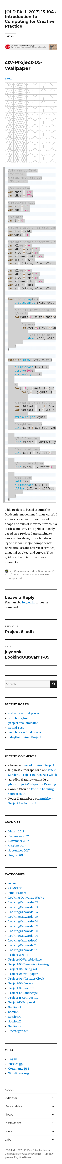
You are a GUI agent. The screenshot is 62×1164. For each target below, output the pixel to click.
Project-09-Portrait (21, 988)
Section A (14, 1007)
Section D (14, 1021)
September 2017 (19, 850)
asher (12, 883)
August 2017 (16, 855)
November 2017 (18, 841)
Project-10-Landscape (23, 993)
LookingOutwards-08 (23, 931)
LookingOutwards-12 (22, 950)
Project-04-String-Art (22, 969)
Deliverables (13, 1106)
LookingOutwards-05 (23, 916)
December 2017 (18, 836)
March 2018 (16, 831)
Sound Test (16, 727)
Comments (18, 1068)
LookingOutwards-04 (23, 912)
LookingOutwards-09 (23, 935)
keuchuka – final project (25, 732)
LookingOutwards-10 (22, 940)
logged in (28, 602)
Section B (43, 574)
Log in (12, 1059)
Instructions (13, 1123)
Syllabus (11, 1098)
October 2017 (17, 845)
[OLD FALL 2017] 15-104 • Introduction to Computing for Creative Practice (30, 19)
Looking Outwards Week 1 (26, 897)
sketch (9, 78)
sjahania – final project (24, 713)
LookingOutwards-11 (22, 945)
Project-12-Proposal (21, 1002)
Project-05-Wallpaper (25, 574)
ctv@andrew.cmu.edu (22, 571)
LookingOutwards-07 (23, 926)
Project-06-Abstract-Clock (26, 978)
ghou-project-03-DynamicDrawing (32, 784)
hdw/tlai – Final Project (24, 737)
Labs (8, 1139)
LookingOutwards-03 (23, 907)
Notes (9, 1114)
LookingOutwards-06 (23, 921)
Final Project (17, 893)
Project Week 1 (18, 954)
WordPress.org (18, 1073)
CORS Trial (15, 888)
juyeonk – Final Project (38, 765)
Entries (16, 1063)
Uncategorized (13, 578)
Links (8, 1131)
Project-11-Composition (24, 997)
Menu (10, 36)
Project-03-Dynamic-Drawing (28, 964)
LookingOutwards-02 (23, 902)
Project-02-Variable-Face (25, 959)
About (9, 1089)
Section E (14, 1026)
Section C (14, 1016)
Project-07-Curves (20, 983)
